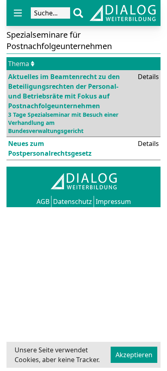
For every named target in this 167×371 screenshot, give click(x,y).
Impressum (113, 201)
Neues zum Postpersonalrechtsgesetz (50, 148)
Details (148, 76)
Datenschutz (72, 201)
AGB (42, 201)
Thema (18, 63)
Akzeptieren (134, 354)
